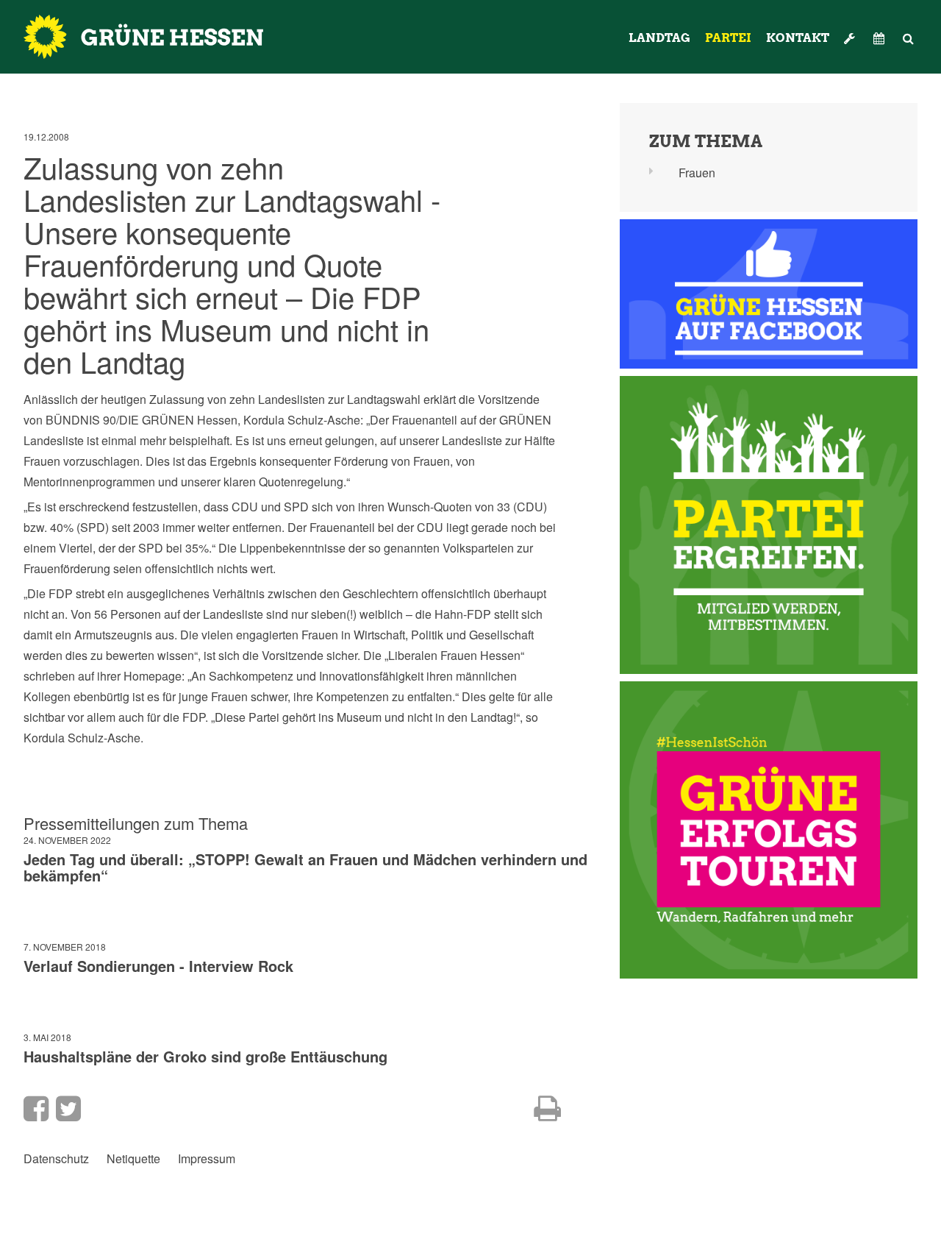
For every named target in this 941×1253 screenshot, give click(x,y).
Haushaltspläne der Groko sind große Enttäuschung (205, 1056)
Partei (728, 38)
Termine (880, 38)
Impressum (206, 1159)
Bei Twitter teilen (68, 1109)
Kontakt (797, 38)
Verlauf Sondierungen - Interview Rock (158, 965)
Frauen (697, 172)
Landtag (659, 38)
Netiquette (133, 1159)
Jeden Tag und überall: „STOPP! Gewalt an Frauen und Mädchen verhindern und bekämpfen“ (305, 867)
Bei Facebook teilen (36, 1109)
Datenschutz (56, 1159)
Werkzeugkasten (851, 38)
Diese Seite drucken (547, 1109)
